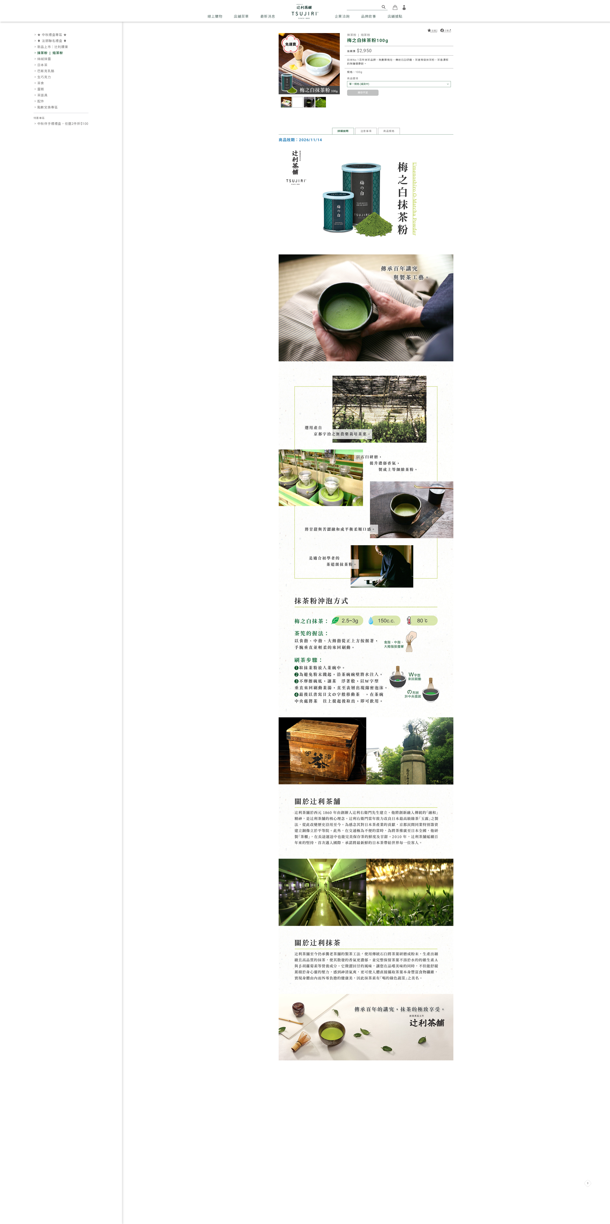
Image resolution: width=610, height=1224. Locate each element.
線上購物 (214, 16)
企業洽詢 (342, 16)
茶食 (39, 83)
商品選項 (352, 78)
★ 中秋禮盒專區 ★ (50, 35)
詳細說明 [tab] (343, 131)
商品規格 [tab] (388, 131)
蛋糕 (39, 89)
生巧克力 (42, 77)
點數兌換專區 (46, 107)
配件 (39, 101)
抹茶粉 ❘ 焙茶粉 (48, 53)
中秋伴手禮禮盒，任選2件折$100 (61, 124)
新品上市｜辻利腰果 (51, 47)
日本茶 (41, 65)
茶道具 (41, 95)
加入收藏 (432, 30)
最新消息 (267, 16)
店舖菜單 (241, 16)
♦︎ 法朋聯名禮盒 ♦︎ (50, 41)
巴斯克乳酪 (44, 71)
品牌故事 (368, 16)
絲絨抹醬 (42, 59)
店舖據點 (395, 16)
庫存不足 (363, 92)
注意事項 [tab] (366, 131)
